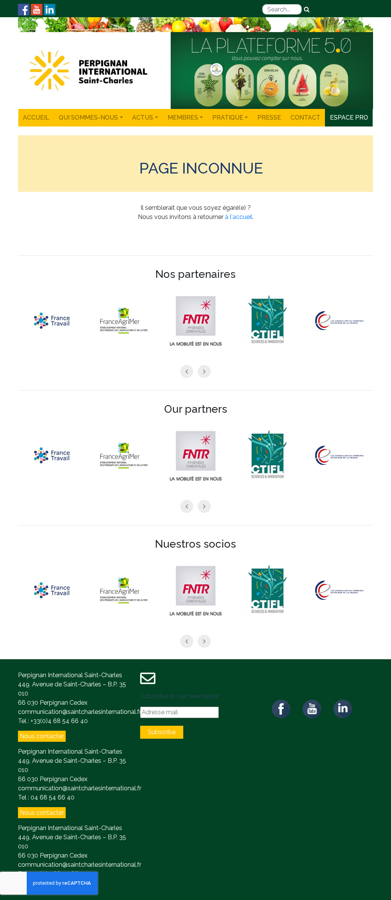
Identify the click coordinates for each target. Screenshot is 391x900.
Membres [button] (183, 117)
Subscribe (162, 732)
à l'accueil (238, 217)
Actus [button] (142, 117)
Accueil (36, 117)
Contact (305, 117)
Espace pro (349, 117)
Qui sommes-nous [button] (88, 117)
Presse (269, 117)
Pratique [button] (227, 117)
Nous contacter (42, 736)
